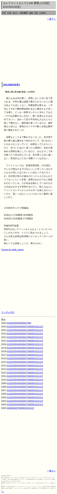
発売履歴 (24, 13)
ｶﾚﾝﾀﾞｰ (16, 13)
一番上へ (51, 471)
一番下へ (51, 19)
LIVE (9, 13)
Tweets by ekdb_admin (12, 250)
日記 (36, 13)
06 (23, 323)
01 (8, 323)
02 (11, 323)
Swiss (2, 491)
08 (29, 323)
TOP (4, 13)
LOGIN (43, 13)
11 (38, 326)
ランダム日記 (7, 312)
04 (17, 323)
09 (32, 326)
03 (14, 323)
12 (41, 326)
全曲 (31, 13)
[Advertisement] (28, 51)
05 (20, 323)
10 (35, 326)
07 (26, 323)
